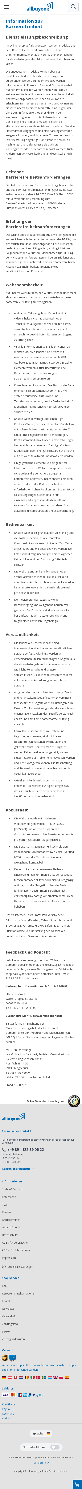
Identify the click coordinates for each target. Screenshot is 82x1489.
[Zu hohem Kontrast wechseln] (54, 1447)
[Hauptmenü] (6, 7)
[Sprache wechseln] (48, 1433)
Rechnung (8, 1413)
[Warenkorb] (77, 1484)
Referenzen (9, 1197)
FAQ (4, 1286)
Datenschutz (10, 1235)
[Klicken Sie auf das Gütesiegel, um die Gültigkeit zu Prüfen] (74, 1104)
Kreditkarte (8, 1404)
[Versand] (9, 1360)
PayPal (6, 1409)
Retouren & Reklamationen (18, 1293)
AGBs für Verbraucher (15, 1242)
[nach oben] (77, 1465)
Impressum (9, 1258)
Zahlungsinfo (10, 1324)
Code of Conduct (12, 1189)
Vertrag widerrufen (13, 1339)
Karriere (7, 1212)
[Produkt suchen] (73, 7)
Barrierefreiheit (11, 1220)
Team (5, 1204)
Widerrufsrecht (11, 1227)
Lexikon (6, 1331)
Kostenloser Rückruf (16, 1168)
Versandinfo (9, 1316)
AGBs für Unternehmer (16, 1250)
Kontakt (7, 1301)
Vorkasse (7, 1418)
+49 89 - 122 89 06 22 (25, 1149)
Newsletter (8, 1308)
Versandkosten (41, 1462)
